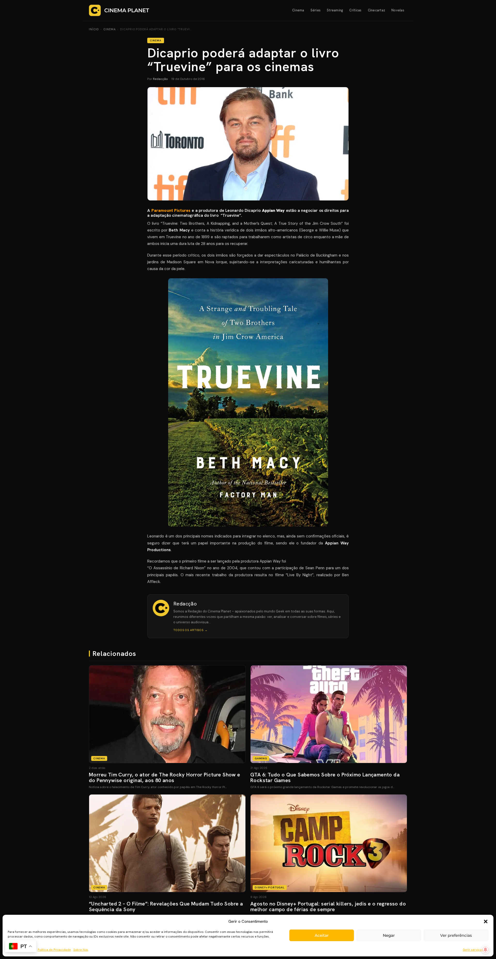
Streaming (335, 10)
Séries (316, 10)
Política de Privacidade (54, 950)
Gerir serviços (473, 950)
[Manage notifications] (485, 950)
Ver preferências (456, 935)
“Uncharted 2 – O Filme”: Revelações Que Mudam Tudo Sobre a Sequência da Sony (166, 906)
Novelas (397, 10)
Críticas (355, 10)
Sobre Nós (80, 950)
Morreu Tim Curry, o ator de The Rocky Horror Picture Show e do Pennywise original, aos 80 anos (164, 777)
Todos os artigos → (190, 630)
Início (94, 29)
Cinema (298, 10)
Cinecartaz (376, 10)
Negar (389, 935)
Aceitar (322, 935)
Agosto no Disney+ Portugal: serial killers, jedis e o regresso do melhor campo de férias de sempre (328, 906)
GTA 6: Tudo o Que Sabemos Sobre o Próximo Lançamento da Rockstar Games (325, 777)
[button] (485, 921)
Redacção (160, 79)
